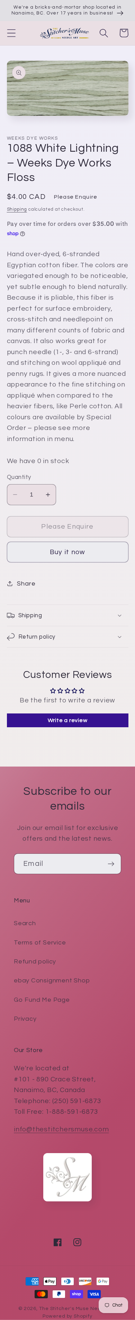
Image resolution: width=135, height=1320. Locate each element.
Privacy (25, 1019)
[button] (11, 33)
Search (25, 923)
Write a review (68, 720)
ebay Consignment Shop (52, 980)
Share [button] (26, 583)
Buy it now (68, 552)
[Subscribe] (111, 863)
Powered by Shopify (67, 1316)
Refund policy (35, 961)
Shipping (17, 209)
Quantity (19, 477)
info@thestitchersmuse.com (61, 1129)
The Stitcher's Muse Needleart (78, 1308)
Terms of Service (40, 942)
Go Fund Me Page (42, 1000)
